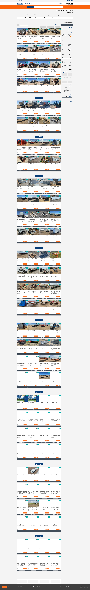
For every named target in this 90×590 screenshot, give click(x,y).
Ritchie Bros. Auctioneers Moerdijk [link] (44, 265)
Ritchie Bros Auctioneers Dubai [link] (55, 43)
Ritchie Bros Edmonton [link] (33, 43)
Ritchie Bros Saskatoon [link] (44, 242)
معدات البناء (69, 10)
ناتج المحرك (70, 101)
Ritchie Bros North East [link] (22, 242)
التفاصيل (71, 94)
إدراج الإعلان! (20, 3)
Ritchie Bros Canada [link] (44, 170)
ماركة (71, 39)
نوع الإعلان (70, 27)
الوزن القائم (70, 98)
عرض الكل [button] (70, 50)
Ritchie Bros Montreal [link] (44, 226)
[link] (55, 31)
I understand (5, 587)
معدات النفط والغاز (64, 10)
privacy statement (82, 587)
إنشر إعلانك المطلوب (39, 97)
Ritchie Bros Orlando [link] (55, 170)
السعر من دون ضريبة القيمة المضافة (67, 72)
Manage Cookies (83, 586)
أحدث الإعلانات (70, 84)
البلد (71, 59)
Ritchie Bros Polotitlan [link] (55, 59)
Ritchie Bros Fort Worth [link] (22, 43)
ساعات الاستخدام (69, 96)
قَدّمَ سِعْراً (59, 41)
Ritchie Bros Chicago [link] (33, 265)
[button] (67, 25)
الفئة (71, 32)
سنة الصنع (70, 79)
